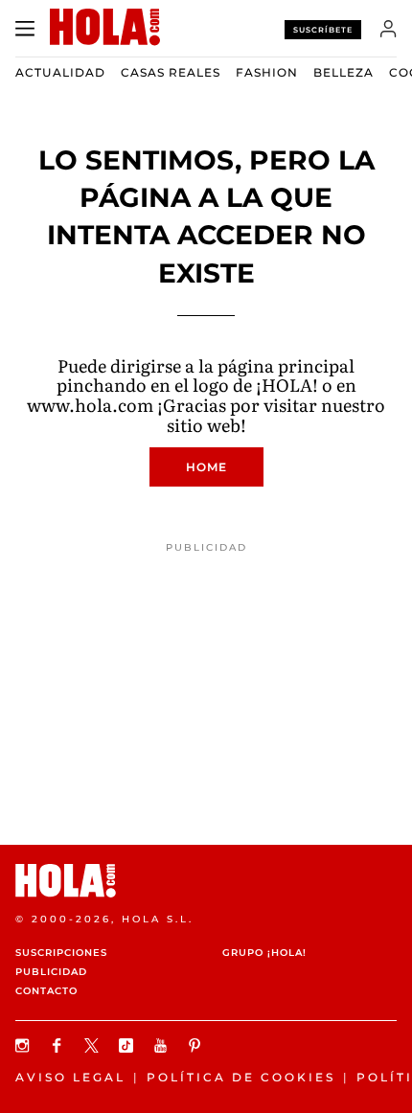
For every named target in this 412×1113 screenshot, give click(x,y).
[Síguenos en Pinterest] (197, 1045)
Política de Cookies (241, 1077)
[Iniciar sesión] (388, 28)
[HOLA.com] (206, 880)
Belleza (343, 72)
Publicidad (51, 971)
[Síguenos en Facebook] (59, 1045)
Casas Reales (170, 72)
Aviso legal (70, 1077)
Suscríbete (323, 29)
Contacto (46, 991)
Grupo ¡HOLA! (264, 952)
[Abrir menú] (24, 28)
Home (206, 467)
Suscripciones (61, 952)
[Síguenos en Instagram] (24, 1045)
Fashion (267, 72)
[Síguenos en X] (93, 1045)
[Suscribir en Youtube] (162, 1045)
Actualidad (60, 72)
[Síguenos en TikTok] (128, 1045)
